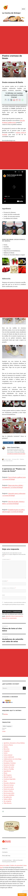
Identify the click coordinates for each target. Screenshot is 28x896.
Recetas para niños (9, 793)
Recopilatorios (8, 797)
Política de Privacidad (17, 860)
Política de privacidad (16, 865)
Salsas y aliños (8, 799)
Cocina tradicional (9, 757)
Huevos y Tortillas (9, 769)
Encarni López (7, 459)
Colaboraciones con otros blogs (12, 759)
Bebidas (6, 747)
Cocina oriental (8, 755)
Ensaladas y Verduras (10, 763)
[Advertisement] (14, 40)
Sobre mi (4, 848)
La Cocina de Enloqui (11, 13)
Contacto (5, 852)
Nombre (5, 581)
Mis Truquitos (8, 775)
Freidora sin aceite (9, 767)
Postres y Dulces (8, 791)
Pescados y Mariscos (9, 783)
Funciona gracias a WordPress (9, 861)
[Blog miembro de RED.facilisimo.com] (14, 811)
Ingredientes (7, 771)
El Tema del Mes (8, 761)
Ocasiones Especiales (9, 779)
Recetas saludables (9, 795)
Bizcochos (6, 749)
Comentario (6, 559)
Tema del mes (6, 855)
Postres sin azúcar (9, 789)
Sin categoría (7, 801)
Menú (23, 9)
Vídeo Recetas (9, 460)
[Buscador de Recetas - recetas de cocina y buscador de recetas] (14, 841)
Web (3, 595)
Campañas (6, 751)
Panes (5, 781)
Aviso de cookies (4, 865)
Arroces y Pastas (8, 745)
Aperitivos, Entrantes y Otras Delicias (14, 743)
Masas (5, 773)
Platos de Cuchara (9, 785)
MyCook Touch (8, 777)
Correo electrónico (9, 588)
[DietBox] (14, 714)
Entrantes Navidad (9, 765)
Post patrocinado (8, 787)
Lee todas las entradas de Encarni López (16, 453)
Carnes (5, 753)
